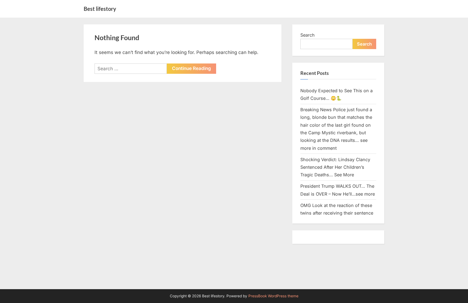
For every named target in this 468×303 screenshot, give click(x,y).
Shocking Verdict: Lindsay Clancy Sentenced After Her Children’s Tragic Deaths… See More (335, 167)
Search (307, 35)
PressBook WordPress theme (273, 296)
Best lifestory (100, 8)
